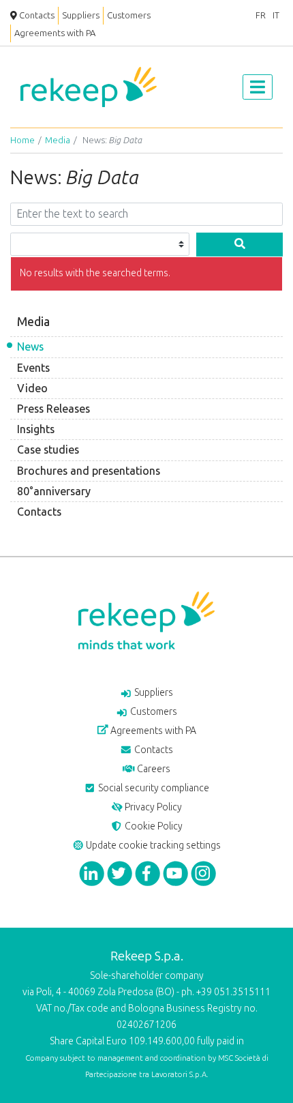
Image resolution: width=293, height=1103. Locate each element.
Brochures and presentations (88, 471)
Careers (152, 769)
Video (32, 388)
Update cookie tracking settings (152, 845)
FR (261, 15)
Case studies (48, 449)
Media (57, 140)
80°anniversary (54, 491)
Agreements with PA (54, 33)
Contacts (36, 15)
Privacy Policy (152, 807)
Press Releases (53, 408)
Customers (129, 15)
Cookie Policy (153, 826)
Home (22, 140)
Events (33, 368)
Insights (36, 429)
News (30, 346)
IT (276, 15)
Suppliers (80, 15)
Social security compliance (152, 788)
